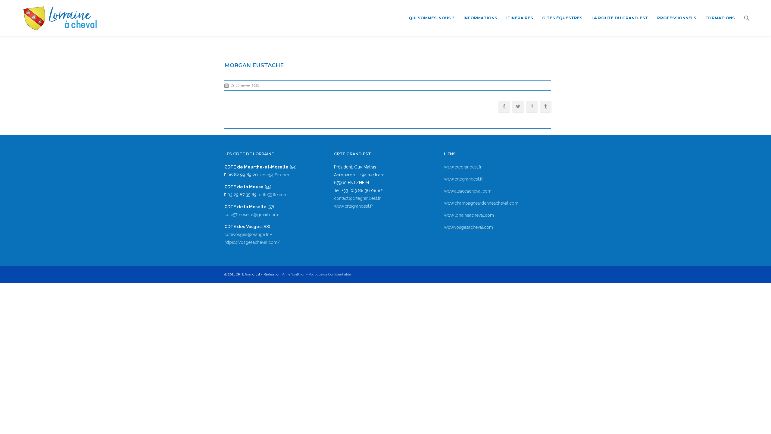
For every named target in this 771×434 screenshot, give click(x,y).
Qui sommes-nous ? (431, 17)
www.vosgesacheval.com (468, 227)
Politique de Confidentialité (330, 274)
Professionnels (676, 17)
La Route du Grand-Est (620, 17)
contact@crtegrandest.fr (357, 198)
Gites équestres (562, 17)
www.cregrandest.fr (463, 167)
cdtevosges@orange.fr (247, 234)
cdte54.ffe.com (274, 174)
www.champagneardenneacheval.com (481, 203)
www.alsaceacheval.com (468, 191)
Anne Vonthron (293, 274)
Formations (720, 17)
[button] (747, 18)
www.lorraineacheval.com (469, 215)
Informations (480, 17)
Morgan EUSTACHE (254, 65)
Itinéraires (519, 17)
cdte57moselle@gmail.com (251, 214)
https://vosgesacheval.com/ (252, 242)
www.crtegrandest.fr (353, 206)
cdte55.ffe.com (273, 194)
